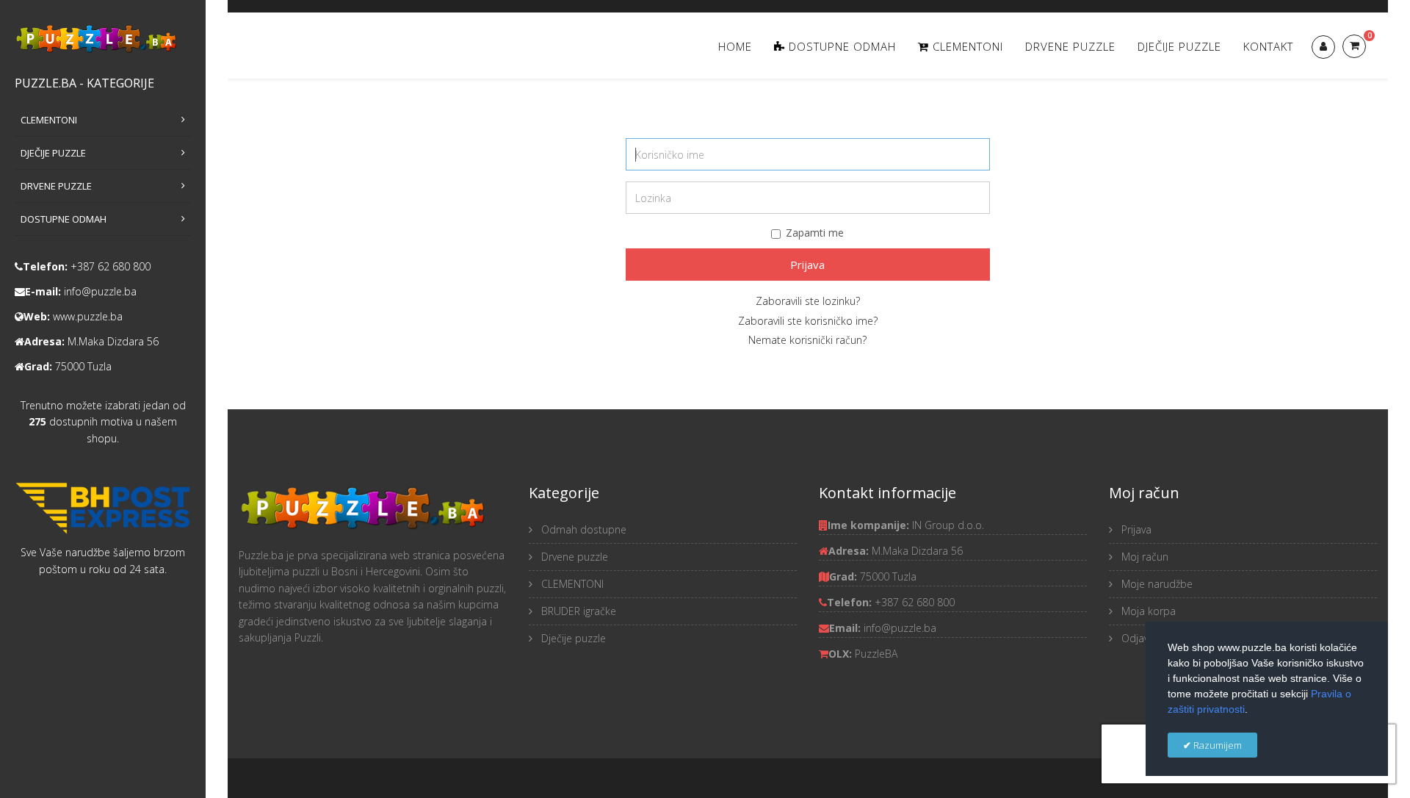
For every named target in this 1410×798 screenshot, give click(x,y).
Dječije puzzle (1179, 46)
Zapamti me (815, 233)
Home (735, 46)
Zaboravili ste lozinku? (808, 301)
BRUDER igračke (577, 611)
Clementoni (966, 46)
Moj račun (1143, 557)
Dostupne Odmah (63, 219)
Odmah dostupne (582, 529)
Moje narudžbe (1155, 584)
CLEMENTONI (571, 584)
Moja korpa (1147, 611)
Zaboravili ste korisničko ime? (808, 321)
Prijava (807, 264)
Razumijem (1216, 745)
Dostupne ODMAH (840, 46)
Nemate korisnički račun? (807, 340)
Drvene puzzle (1070, 46)
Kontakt (1268, 46)
